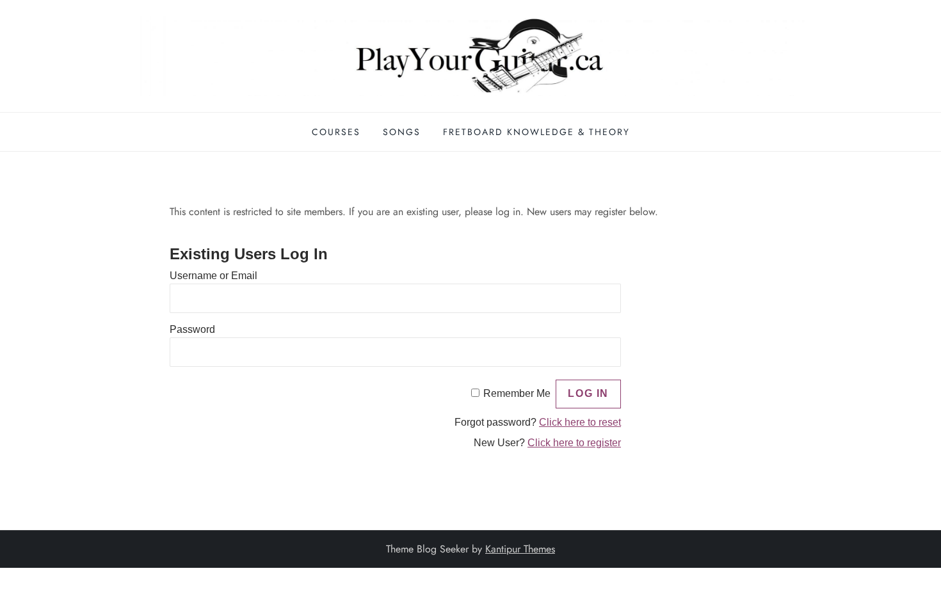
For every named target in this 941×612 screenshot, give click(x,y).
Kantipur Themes (520, 549)
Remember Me (517, 393)
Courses (336, 131)
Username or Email (213, 275)
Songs (402, 131)
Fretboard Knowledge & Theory (536, 131)
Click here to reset (580, 422)
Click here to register (574, 442)
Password (192, 329)
